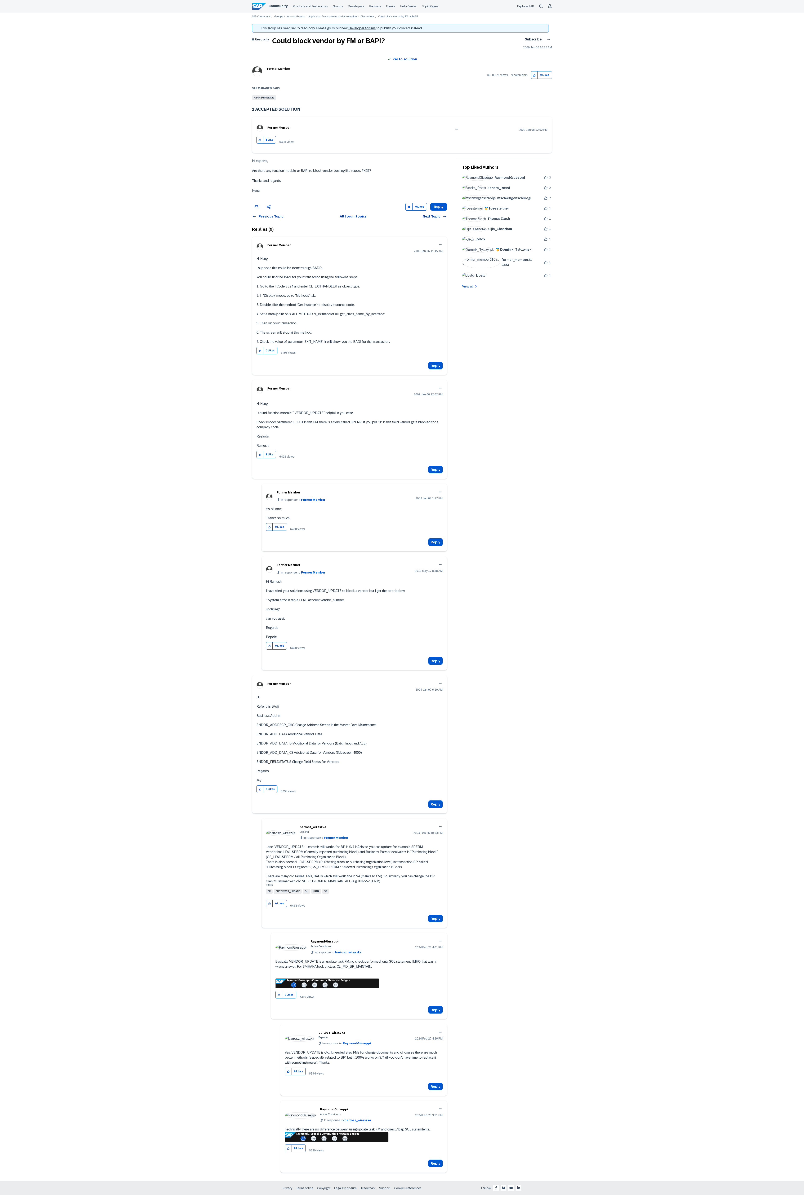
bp (269, 891)
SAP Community (261, 16)
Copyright (323, 1188)
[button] (534, 75)
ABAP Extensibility (264, 97)
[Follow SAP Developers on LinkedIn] (518, 1188)
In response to (303, 499)
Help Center (408, 6)
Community (278, 6)
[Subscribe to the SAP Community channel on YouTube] (511, 1188)
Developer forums (362, 28)
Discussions (367, 16)
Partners (375, 6)
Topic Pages (430, 6)
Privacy (287, 1188)
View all (467, 286)
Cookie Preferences (407, 1188)
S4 (325, 891)
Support (384, 1188)
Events (390, 6)
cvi (306, 891)
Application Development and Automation (332, 16)
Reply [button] (438, 206)
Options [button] (548, 39)
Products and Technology (310, 6)
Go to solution (405, 59)
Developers (356, 6)
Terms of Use (304, 1188)
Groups (338, 6)
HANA (316, 891)
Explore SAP (525, 6)
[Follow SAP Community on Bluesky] (503, 1188)
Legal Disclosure (345, 1188)
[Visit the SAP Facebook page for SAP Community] (496, 1188)
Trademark (368, 1188)
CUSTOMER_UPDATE (288, 891)
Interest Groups (296, 16)
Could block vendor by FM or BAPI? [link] (398, 16)
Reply (435, 366)
